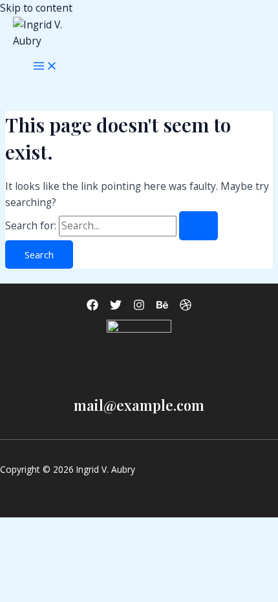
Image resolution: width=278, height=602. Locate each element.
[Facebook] (92, 307)
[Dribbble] (185, 307)
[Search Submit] (198, 225)
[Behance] (162, 307)
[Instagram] (139, 307)
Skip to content (36, 8)
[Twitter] (116, 307)
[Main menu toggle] (45, 66)
